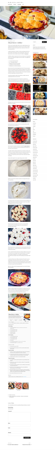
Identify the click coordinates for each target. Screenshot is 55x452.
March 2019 (34, 165)
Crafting (34, 126)
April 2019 (34, 163)
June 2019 (34, 160)
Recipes (15, 4)
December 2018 (35, 170)
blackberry (14, 396)
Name (9, 423)
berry (10, 396)
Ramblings (19, 4)
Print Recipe (27, 321)
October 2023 (35, 141)
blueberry (18, 396)
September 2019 (35, 155)
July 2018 (34, 178)
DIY (23, 4)
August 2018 (35, 176)
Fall (33, 131)
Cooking (34, 124)
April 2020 (34, 144)
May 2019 (34, 162)
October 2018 (35, 173)
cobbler (22, 396)
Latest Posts (10, 4)
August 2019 (35, 157)
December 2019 (35, 150)
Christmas (34, 123)
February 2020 (35, 147)
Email (9, 427)
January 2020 (35, 149)
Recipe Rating (10, 407)
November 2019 (35, 152)
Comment (10, 411)
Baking (34, 121)
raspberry (26, 396)
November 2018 (35, 171)
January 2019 (35, 168)
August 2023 (35, 142)
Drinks (34, 129)
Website (9, 432)
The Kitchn (24, 376)
